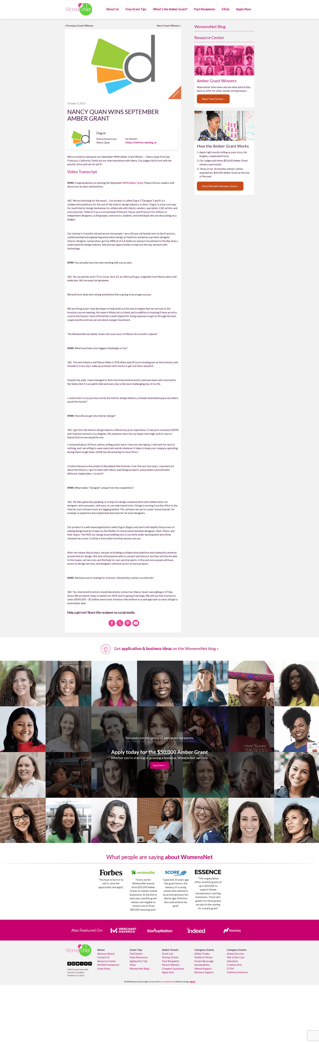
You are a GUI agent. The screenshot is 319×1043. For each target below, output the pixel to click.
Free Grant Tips (136, 9)
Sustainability (202, 964)
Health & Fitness (203, 957)
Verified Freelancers (108, 964)
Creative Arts (234, 964)
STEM (230, 968)
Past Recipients (204, 9)
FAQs (225, 9)
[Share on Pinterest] (127, 623)
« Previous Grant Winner (79, 25)
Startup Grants (170, 957)
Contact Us (103, 957)
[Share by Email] (135, 623)
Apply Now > (159, 765)
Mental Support (203, 968)
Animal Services (235, 953)
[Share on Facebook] (111, 623)
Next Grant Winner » (169, 25)
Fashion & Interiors (237, 972)
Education (232, 960)
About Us (112, 9)
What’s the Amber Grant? (170, 9)
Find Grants (136, 953)
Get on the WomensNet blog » (165, 648)
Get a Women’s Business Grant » (220, 186)
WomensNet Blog (209, 26)
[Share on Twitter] (119, 623)
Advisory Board (105, 953)
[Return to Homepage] (79, 9)
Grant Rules (103, 968)
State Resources (139, 957)
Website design (182, 982)
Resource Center (209, 37)
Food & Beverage (203, 960)
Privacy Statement (166, 982)
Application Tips (139, 960)
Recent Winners (171, 964)
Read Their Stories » (213, 98)
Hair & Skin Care (236, 957)
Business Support (203, 972)
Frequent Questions (173, 968)
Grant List (167, 953)
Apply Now (243, 9)
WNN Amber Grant (132, 182)
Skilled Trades (202, 953)
